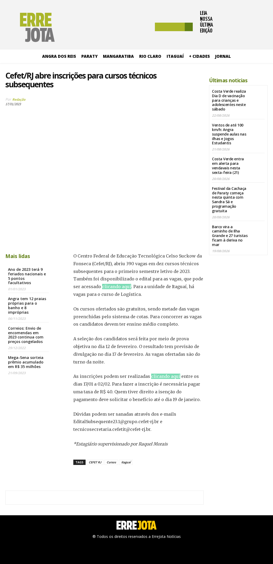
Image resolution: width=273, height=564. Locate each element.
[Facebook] (143, 102)
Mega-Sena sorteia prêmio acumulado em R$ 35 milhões (25, 362)
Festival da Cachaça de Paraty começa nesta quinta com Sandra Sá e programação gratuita (229, 199)
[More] (192, 102)
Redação (18, 99)
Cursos (111, 462)
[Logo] (30, 27)
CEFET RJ (95, 462)
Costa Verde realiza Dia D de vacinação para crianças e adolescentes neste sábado (229, 100)
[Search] (189, 27)
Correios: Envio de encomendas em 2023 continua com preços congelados (25, 335)
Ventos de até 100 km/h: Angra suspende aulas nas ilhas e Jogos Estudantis (229, 133)
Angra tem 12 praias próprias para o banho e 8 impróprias (27, 305)
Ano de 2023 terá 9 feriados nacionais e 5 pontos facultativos (27, 276)
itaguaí (126, 462)
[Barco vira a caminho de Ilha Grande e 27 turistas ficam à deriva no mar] (258, 230)
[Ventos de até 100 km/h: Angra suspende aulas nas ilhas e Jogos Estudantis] (258, 129)
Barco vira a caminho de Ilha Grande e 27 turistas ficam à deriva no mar (229, 235)
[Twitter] (155, 102)
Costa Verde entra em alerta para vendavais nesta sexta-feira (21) (228, 165)
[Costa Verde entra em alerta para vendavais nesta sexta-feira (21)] (258, 162)
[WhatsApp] (180, 102)
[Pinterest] (168, 102)
